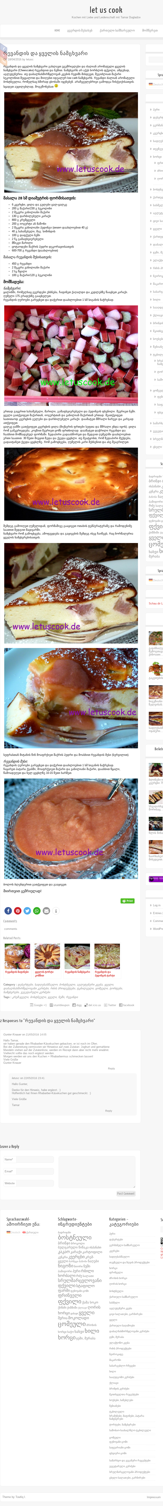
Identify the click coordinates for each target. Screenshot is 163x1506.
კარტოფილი (92, 1252)
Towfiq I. (20, 1497)
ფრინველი (70, 1295)
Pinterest (3, 54)
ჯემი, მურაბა (86, 1338)
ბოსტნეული (67, 984)
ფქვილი (70, 1301)
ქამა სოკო (90, 1302)
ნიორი (78, 1266)
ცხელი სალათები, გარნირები (127, 1477)
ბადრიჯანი (155, 476)
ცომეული (101, 988)
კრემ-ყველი (20, 997)
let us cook (106, 10)
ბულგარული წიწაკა (73, 1247)
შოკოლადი (78, 1318)
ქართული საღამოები (122, 1325)
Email (9, 1171)
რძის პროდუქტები (62, 988)
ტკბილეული (85, 988)
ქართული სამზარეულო (117, 30)
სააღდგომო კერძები (121, 1377)
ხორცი (157, 156)
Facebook (3, 48)
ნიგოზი (65, 1265)
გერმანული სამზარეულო (124, 1245)
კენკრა (154, 491)
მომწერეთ (150, 30)
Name (9, 1159)
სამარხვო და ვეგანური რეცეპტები (129, 1460)
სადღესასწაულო (46, 984)
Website (10, 1183)
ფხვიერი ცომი (117, 1453)
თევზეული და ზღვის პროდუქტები (129, 1262)
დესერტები (25, 984)
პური (156, 109)
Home (57, 30)
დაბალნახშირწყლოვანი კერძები (26, 988)
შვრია (62, 1318)
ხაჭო (70, 1331)
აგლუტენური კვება (90, 984)
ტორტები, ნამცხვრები (122, 1424)
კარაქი (76, 1252)
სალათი (88, 1276)
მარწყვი (73, 1261)
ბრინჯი (155, 481)
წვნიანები (115, 1405)
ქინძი (62, 1307)
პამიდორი (156, 501)
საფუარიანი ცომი (119, 1447)
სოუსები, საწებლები (121, 1400)
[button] (8, 911)
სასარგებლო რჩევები (122, 1365)
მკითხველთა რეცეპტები (124, 1394)
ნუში (61, 997)
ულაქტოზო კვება (119, 1342)
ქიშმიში (154, 532)
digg (79, 1005)
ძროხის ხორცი (118, 1278)
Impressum (154, 1497)
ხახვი (153, 552)
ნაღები (93, 1261)
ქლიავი (82, 1307)
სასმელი (114, 1302)
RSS (3, 61)
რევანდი (72, 997)
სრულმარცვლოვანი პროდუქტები (129, 1472)
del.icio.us (95, 1005)
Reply (111, 1068)
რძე (152, 505)
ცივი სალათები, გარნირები (125, 1314)
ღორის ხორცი (117, 1283)
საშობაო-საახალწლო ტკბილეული (130, 1430)
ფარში (64, 1290)
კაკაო (64, 1251)
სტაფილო (85, 1286)
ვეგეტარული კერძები (35, 992)
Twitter (112, 1005)
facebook (128, 1005)
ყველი (108, 984)
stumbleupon (61, 1005)
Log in (156, 905)
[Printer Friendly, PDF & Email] (128, 900)
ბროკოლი (78, 1243)
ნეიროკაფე (116, 1354)
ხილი (156, 299)
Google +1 (40, 1005)
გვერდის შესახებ (80, 30)
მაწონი (153, 497)
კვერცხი (76, 1256)
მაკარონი (115, 1360)
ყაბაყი (74, 1313)
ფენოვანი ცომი (79, 1290)
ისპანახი (155, 486)
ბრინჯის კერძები (119, 1388)
